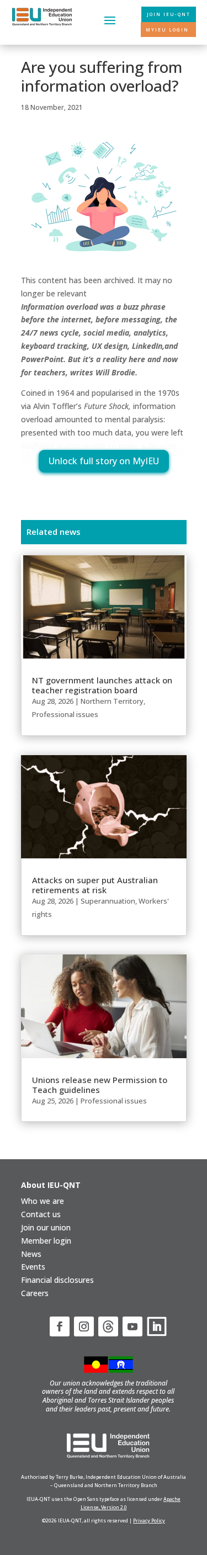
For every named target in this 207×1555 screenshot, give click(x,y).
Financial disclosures (57, 1280)
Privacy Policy (149, 1520)
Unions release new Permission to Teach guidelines (99, 1084)
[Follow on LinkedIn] (157, 1326)
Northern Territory (112, 701)
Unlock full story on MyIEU (104, 461)
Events (33, 1266)
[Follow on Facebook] (60, 1326)
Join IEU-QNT (168, 14)
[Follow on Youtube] (132, 1326)
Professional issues (65, 714)
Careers (35, 1293)
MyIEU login (167, 29)
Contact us (41, 1214)
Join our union (46, 1227)
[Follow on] (108, 1326)
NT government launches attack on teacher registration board (102, 685)
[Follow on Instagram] (84, 1326)
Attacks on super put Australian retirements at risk (95, 884)
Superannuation (108, 901)
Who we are (42, 1201)
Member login (46, 1240)
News (31, 1254)
